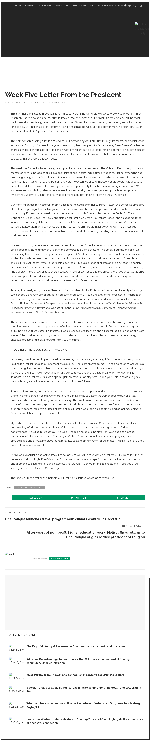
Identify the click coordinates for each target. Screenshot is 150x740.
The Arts (95, 66)
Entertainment (47, 66)
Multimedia (61, 79)
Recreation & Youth (31, 79)
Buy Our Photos (83, 6)
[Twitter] (129, 6)
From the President (29, 487)
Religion (114, 66)
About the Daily (25, 6)
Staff (97, 79)
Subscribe (45, 6)
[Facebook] (125, 6)
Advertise (62, 6)
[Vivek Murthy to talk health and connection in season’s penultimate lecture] (16, 676)
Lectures (22, 66)
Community (73, 66)
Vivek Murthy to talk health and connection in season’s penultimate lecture (75, 674)
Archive (81, 79)
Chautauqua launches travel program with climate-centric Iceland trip (63, 519)
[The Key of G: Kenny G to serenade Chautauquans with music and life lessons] (16, 648)
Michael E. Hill (20, 102)
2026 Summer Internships (113, 6)
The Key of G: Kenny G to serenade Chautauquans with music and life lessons (77, 646)
